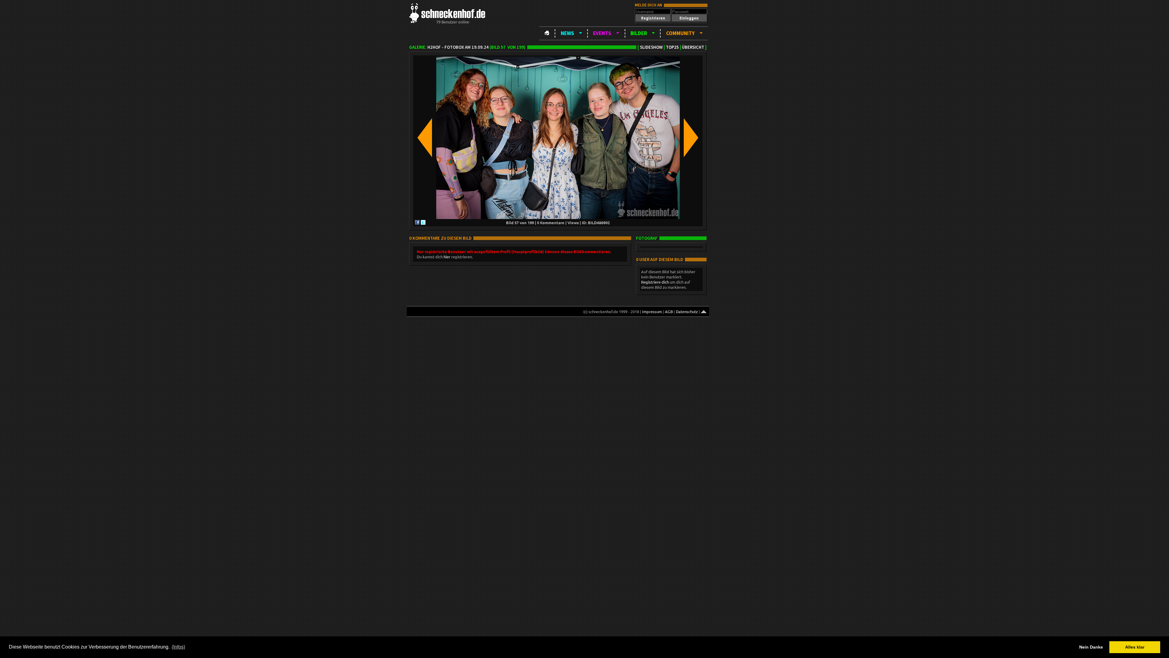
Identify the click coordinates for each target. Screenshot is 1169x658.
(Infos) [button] (178, 646)
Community (680, 33)
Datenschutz (687, 311)
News (567, 33)
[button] (653, 18)
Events (602, 33)
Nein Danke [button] (1091, 647)
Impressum (652, 311)
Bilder (638, 33)
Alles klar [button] (1134, 647)
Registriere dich (655, 282)
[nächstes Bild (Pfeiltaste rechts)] (691, 138)
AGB (669, 311)
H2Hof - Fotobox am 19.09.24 (458, 47)
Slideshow (651, 47)
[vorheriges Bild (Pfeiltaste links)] (424, 138)
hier (447, 256)
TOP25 (672, 47)
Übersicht (693, 47)
